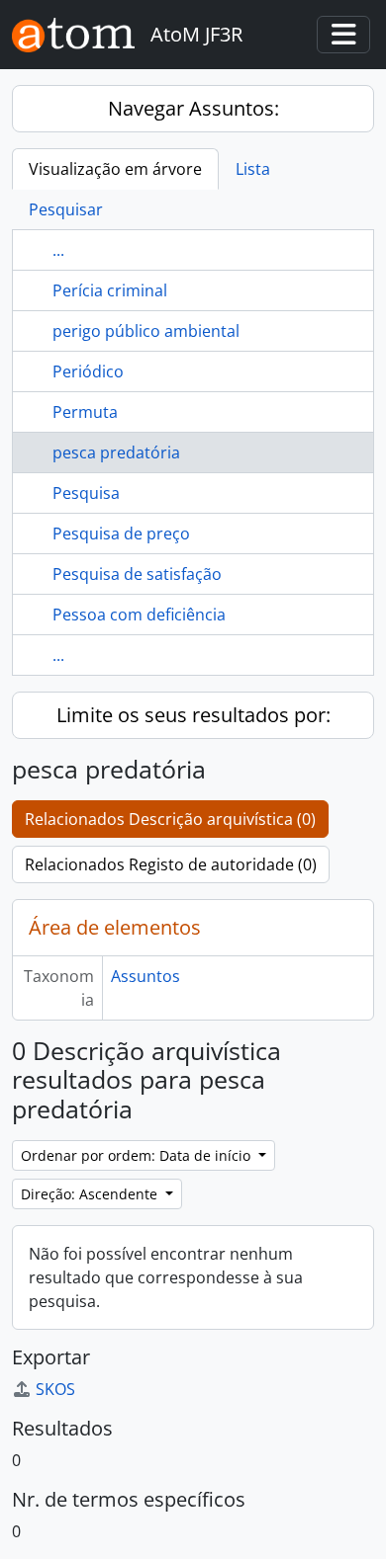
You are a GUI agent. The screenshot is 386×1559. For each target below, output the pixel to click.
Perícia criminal (109, 290)
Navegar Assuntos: (193, 108)
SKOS (55, 1389)
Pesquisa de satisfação (137, 574)
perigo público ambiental (146, 331)
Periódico (88, 371)
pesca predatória (116, 452)
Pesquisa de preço (121, 533)
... (58, 250)
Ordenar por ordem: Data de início (137, 1155)
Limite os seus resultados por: (193, 714)
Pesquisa (86, 493)
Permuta (85, 412)
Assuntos (145, 976)
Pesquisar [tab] (66, 209)
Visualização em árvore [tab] (115, 169)
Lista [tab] (253, 169)
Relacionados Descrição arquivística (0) (170, 819)
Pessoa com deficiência (139, 614)
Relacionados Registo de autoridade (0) (171, 864)
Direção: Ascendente (91, 1194)
